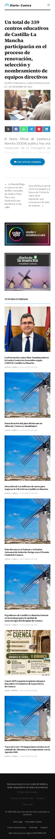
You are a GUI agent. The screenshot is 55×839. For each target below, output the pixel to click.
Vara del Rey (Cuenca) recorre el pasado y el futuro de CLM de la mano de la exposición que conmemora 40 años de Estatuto (39, 195)
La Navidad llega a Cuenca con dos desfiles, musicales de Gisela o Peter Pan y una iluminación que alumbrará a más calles (15, 196)
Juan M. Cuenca (26, 83)
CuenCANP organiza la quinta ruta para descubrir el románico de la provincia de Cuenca (25, 684)
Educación (44, 83)
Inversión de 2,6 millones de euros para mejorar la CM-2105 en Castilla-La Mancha (26, 488)
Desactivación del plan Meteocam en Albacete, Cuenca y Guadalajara (23, 425)
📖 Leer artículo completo (27, 161)
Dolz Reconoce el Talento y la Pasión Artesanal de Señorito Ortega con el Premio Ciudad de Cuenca (27, 552)
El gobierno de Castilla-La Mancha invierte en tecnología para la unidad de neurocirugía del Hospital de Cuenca (26, 618)
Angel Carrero (11, 690)
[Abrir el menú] (48, 5)
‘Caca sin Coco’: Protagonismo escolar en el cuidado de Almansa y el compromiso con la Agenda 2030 (27, 750)
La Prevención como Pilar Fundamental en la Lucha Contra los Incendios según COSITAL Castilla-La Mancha (27, 360)
